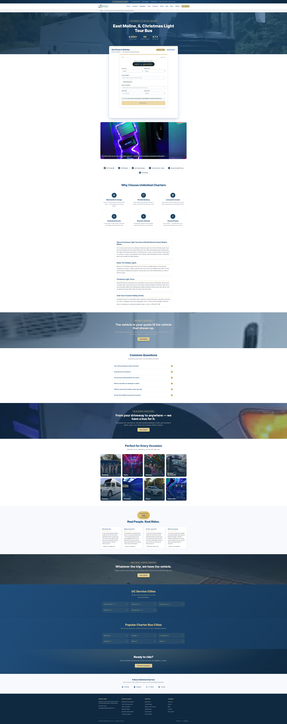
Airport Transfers (126, 706)
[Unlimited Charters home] (103, 6)
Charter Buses (148, 704)
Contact (170, 709)
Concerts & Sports (126, 714)
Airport (162, 6)
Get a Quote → (186, 6)
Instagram (185, 721)
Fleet (128, 6)
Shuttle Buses (148, 709)
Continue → (143, 103)
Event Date (124, 90)
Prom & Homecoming (127, 704)
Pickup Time (147, 90)
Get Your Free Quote (143, 665)
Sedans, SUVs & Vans (150, 706)
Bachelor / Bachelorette (127, 711)
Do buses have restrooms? (143, 372)
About (171, 6)
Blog (167, 6)
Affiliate (177, 6)
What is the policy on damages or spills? (143, 383)
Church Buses (148, 714)
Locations (135, 6)
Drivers (169, 704)
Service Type (147, 68)
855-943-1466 (136, 1)
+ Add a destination (127, 82)
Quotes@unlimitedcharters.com (107, 708)
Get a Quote (143, 339)
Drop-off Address (126, 85)
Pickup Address (125, 75)
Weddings (143, 6)
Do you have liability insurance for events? (143, 395)
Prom (149, 6)
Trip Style (124, 68)
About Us (170, 701)
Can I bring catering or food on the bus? (143, 366)
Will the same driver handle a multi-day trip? (143, 389)
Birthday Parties (126, 709)
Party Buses (148, 701)
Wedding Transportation (128, 701)
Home (101, 10)
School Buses (148, 711)
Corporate (155, 6)
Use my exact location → (143, 597)
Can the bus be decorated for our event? (143, 377)
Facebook (178, 721)
